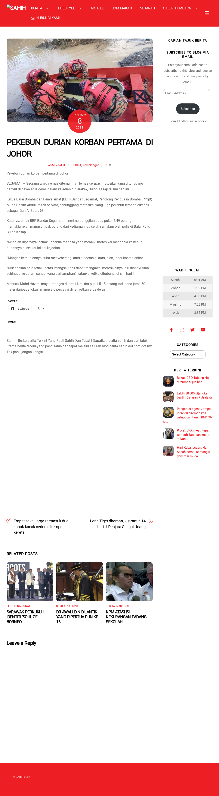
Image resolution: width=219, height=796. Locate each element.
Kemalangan (91, 165)
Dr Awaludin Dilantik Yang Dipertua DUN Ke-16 (77, 616)
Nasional (24, 606)
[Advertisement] (80, 403)
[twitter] (192, 330)
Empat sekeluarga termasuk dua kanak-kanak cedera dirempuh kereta (41, 527)
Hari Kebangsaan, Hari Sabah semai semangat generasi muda (193, 452)
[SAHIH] (16, 7)
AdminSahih (57, 165)
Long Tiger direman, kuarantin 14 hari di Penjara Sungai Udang (117, 524)
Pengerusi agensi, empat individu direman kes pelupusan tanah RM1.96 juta (187, 415)
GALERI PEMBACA (177, 8)
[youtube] (203, 330)
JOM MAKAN (122, 8)
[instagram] (182, 330)
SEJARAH (147, 8)
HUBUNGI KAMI (48, 18)
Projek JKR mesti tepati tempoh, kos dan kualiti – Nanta (193, 435)
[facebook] (171, 330)
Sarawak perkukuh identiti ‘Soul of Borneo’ (25, 616)
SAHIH (20, 776)
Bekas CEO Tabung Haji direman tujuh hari (193, 380)
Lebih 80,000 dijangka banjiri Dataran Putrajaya (194, 395)
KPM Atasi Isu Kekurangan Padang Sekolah (126, 616)
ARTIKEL (97, 8)
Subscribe (188, 109)
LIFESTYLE (66, 8)
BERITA (36, 8)
